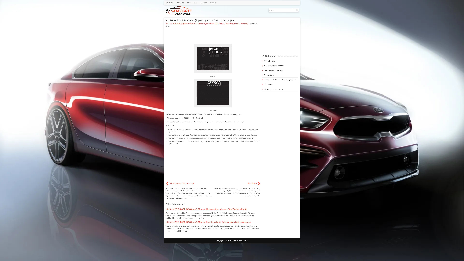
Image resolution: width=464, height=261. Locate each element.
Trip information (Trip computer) (237, 24)
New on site (268, 84)
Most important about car (273, 89)
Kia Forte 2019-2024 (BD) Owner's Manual (180, 24)
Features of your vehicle (205, 24)
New (189, 3)
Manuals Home (270, 61)
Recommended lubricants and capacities (279, 80)
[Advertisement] (213, 36)
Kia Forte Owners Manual (274, 66)
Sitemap (204, 3)
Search (213, 3)
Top (195, 3)
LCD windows (220, 24)
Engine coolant (269, 75)
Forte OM (180, 3)
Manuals (169, 3)
